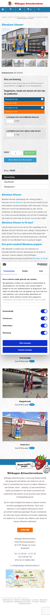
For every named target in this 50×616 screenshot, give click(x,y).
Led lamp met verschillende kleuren (22, 117)
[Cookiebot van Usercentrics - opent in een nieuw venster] (37, 264)
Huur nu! (31, 153)
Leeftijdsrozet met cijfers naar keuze (23, 131)
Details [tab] (25, 271)
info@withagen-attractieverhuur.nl (25, 565)
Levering (35, 600)
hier (20, 86)
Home (4, 17)
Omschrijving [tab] (9, 177)
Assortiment (20, 17)
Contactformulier (25, 603)
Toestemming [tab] (8, 271)
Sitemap (43, 601)
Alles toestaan (25, 343)
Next (44, 43)
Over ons (25, 530)
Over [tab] (41, 271)
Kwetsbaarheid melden (22, 601)
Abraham (19, 202)
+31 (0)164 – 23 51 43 (27, 554)
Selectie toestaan (25, 350)
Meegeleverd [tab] (9, 187)
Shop (10, 17)
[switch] (44, 318)
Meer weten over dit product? (20, 160)
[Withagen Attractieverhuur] (25, 3)
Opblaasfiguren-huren (38, 17)
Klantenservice (8, 600)
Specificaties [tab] (9, 182)
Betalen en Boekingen (23, 600)
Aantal (6, 152)
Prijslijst (35, 601)
